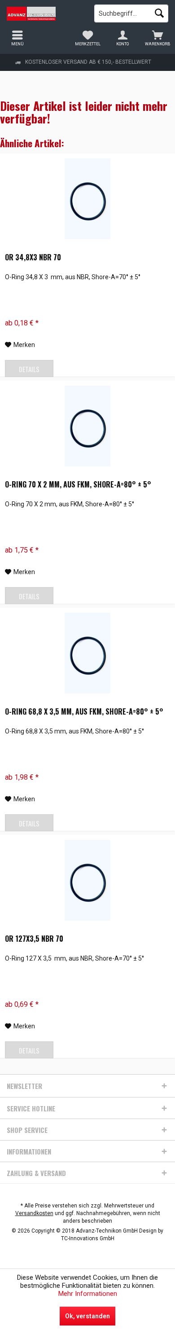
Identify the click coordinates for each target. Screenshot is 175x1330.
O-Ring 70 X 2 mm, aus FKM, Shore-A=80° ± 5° (78, 485)
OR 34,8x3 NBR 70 (33, 258)
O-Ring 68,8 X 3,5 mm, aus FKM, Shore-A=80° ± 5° (84, 712)
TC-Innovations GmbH (87, 1238)
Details (29, 369)
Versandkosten (34, 1213)
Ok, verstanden (87, 1316)
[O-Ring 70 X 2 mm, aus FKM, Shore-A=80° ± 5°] (87, 426)
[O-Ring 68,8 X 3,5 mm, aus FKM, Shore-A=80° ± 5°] (87, 653)
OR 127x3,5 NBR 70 (34, 939)
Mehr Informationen (87, 1294)
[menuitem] (157, 38)
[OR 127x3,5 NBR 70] (87, 880)
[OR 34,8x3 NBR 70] (87, 198)
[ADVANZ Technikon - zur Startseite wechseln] (44, 13)
